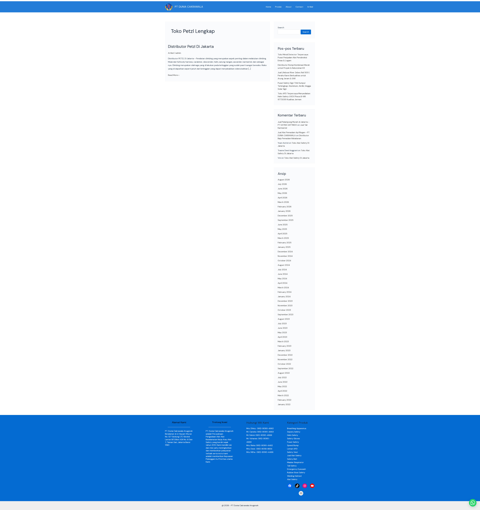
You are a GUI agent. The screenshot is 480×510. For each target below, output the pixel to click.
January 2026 (284, 211)
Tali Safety (292, 465)
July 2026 (282, 184)
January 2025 (284, 247)
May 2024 (282, 278)
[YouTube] (312, 486)
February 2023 (284, 346)
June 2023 (282, 328)
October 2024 (284, 260)
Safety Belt (292, 459)
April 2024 (282, 283)
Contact (299, 6)
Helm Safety (292, 435)
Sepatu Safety (293, 431)
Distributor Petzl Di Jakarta (191, 46)
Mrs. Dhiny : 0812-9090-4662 (260, 428)
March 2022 (283, 395)
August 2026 (284, 179)
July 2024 (282, 269)
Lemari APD (292, 448)
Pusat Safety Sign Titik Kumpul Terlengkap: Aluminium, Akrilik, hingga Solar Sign (294, 86)
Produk (278, 6)
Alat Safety (292, 479)
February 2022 (284, 400)
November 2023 (285, 305)
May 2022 (282, 386)
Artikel (310, 6)
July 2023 (282, 323)
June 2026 (283, 188)
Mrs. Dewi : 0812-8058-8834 (259, 448)
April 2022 (282, 391)
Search (281, 27)
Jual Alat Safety (294, 455)
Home (268, 6)
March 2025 (283, 238)
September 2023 (285, 314)
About (289, 6)
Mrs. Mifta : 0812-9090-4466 (259, 452)
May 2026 (282, 193)
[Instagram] (304, 486)
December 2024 (285, 251)
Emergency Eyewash (296, 469)
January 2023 (284, 350)
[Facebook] (290, 486)
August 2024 (284, 265)
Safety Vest (292, 452)
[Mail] (301, 493)
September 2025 (285, 220)
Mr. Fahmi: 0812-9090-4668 (259, 435)
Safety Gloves (293, 438)
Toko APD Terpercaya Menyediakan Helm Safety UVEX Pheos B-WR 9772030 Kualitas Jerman (294, 96)
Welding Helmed (294, 476)
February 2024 (285, 292)
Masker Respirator (295, 462)
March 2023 (283, 341)
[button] (472, 503)
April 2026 (282, 197)
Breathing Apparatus (296, 428)
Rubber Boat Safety (296, 472)
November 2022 (285, 359)
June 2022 (282, 382)
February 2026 (284, 206)
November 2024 (285, 256)
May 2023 (282, 332)
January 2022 (284, 404)
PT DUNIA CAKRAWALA (189, 6)
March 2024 (283, 287)
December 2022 (285, 355)
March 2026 (283, 202)
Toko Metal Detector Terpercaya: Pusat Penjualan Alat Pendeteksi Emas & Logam (293, 57)
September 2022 (285, 368)
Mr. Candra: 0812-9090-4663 (260, 431)
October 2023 (284, 310)
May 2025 (282, 229)
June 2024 (283, 274)
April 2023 (282, 337)
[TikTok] (297, 486)
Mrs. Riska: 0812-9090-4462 (259, 445)
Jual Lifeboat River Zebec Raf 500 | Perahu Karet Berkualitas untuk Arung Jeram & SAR (293, 75)
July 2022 (282, 377)
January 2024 (284, 296)
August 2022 (284, 373)
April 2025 (282, 233)
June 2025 (283, 224)
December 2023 (285, 301)
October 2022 (284, 364)
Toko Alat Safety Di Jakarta (296, 158)
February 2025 (284, 242)
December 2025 (285, 215)
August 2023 (284, 319)
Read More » (173, 74)
